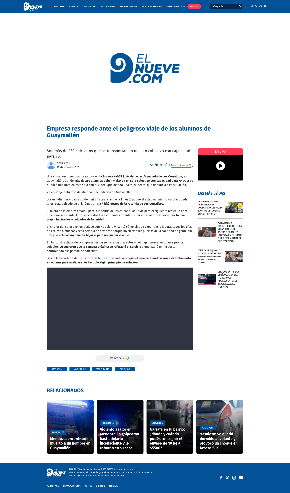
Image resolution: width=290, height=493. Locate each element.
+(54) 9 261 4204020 (143, 472)
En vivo (194, 6)
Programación (176, 6)
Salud (88, 486)
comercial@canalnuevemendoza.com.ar (108, 472)
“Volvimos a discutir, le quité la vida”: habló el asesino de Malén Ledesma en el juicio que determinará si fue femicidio (230, 232)
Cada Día (74, 6)
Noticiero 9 (108, 6)
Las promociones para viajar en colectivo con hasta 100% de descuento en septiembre (210, 207)
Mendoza (59, 6)
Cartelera (53, 486)
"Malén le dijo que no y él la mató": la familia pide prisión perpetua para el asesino (209, 256)
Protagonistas (128, 6)
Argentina (90, 6)
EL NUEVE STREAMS (152, 6)
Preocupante (102, 369)
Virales (100, 486)
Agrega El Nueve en (179, 165)
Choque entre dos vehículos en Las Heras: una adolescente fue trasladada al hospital (229, 279)
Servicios (125, 369)
